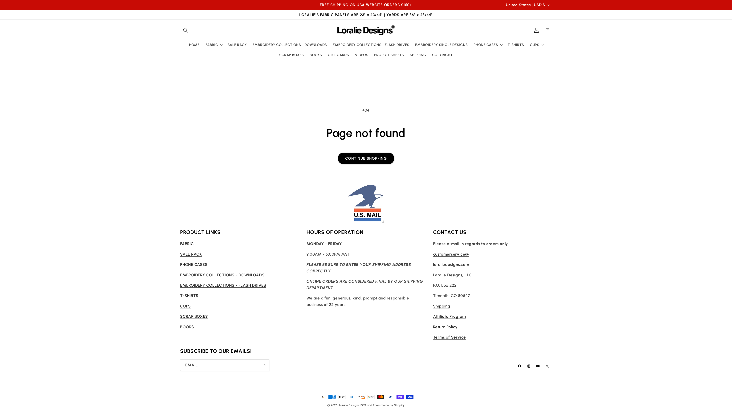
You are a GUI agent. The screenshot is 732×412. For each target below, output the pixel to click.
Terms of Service (449, 337)
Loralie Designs (349, 405)
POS (363, 405)
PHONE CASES (194, 264)
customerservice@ (451, 254)
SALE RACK (191, 254)
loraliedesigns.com (451, 264)
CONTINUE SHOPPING (366, 158)
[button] (185, 30)
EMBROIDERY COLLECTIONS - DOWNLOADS (222, 275)
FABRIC (187, 243)
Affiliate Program (449, 316)
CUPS (185, 306)
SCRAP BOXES (194, 316)
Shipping (441, 306)
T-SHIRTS (189, 295)
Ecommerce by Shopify (389, 405)
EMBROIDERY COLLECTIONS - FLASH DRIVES (223, 285)
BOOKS (187, 326)
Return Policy (445, 326)
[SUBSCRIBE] (263, 365)
